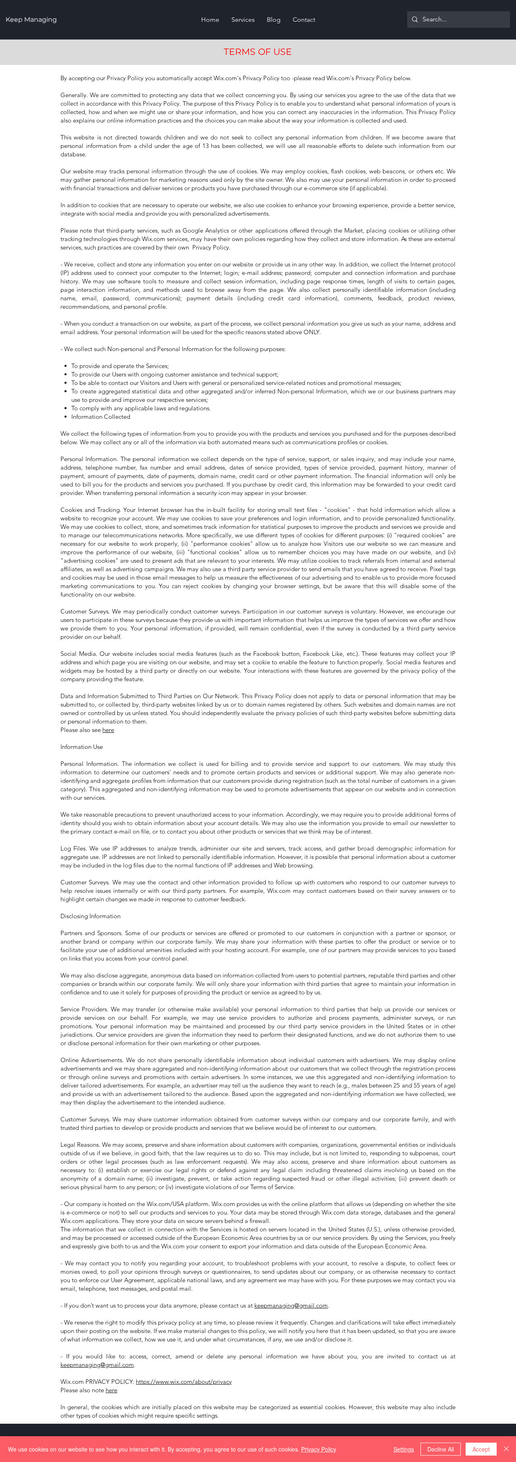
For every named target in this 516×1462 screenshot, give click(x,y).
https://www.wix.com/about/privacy (184, 1381)
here (108, 730)
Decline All (440, 1449)
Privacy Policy (318, 1449)
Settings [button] (403, 1449)
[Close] (506, 1449)
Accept (481, 1449)
